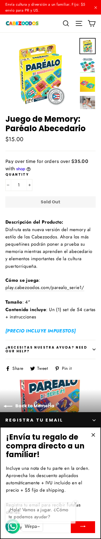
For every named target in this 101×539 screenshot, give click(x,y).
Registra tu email (34, 420)
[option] (40, 73)
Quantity (17, 174)
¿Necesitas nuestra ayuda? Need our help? (46, 349)
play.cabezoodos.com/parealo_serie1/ (44, 287)
